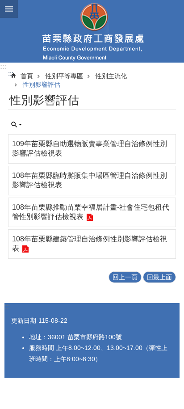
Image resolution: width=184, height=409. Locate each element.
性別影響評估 (41, 84)
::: (3, 66)
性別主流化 (111, 76)
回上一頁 (125, 277)
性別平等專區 (64, 76)
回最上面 (159, 277)
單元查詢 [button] (16, 125)
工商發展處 (92, 31)
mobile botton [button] (9, 9)
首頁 (27, 76)
